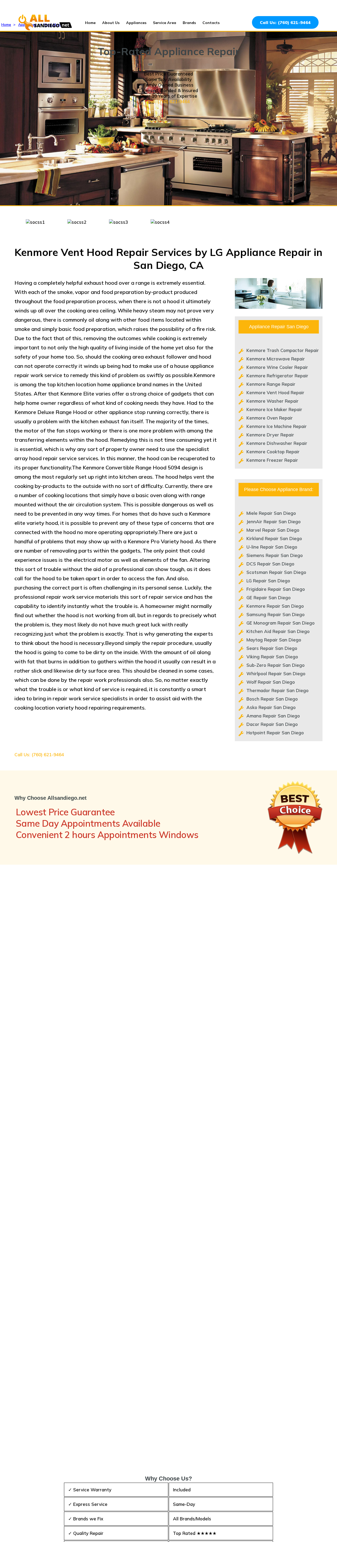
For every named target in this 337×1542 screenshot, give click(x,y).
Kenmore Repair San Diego (275, 606)
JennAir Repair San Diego (273, 521)
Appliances (136, 22)
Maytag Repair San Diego (273, 639)
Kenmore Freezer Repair (272, 460)
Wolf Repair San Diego (270, 682)
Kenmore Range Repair (270, 384)
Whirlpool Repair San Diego (275, 673)
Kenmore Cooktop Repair (273, 451)
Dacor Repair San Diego (272, 724)
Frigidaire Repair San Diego (275, 589)
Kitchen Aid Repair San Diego (278, 631)
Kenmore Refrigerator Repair (277, 375)
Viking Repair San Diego (272, 656)
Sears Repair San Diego (271, 648)
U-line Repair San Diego (271, 547)
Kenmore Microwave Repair (275, 358)
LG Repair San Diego (268, 580)
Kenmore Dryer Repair (270, 434)
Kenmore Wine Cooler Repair (277, 367)
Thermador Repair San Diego (277, 690)
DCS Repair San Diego (270, 564)
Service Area (164, 22)
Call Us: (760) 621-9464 (285, 22)
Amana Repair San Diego (273, 715)
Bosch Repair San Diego (272, 699)
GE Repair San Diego (268, 597)
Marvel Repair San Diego (272, 530)
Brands (189, 22)
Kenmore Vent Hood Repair (275, 392)
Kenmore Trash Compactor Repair (282, 350)
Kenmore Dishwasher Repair (276, 443)
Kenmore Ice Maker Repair (274, 409)
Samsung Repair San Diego (275, 614)
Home (90, 22)
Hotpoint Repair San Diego (275, 732)
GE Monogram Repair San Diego (280, 623)
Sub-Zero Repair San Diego (275, 665)
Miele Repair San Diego (271, 513)
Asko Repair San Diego (271, 707)
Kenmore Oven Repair (269, 418)
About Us (111, 22)
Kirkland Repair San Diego (274, 538)
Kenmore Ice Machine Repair (276, 426)
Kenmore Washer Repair (272, 401)
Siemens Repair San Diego (274, 555)
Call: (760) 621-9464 (168, 101)
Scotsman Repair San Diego (276, 572)
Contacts (211, 22)
